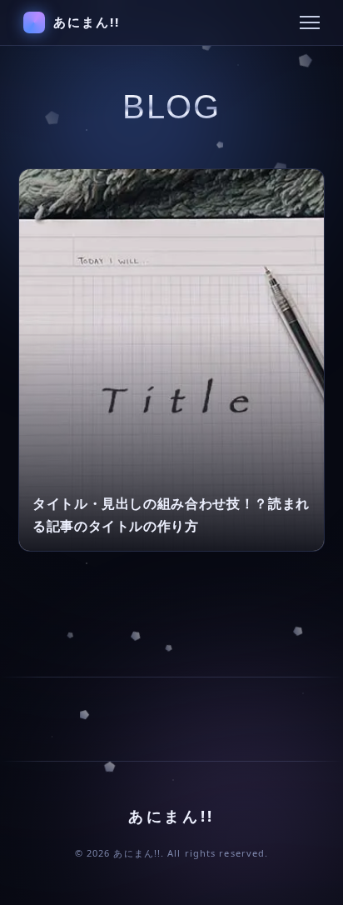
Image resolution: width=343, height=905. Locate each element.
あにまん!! (87, 21)
